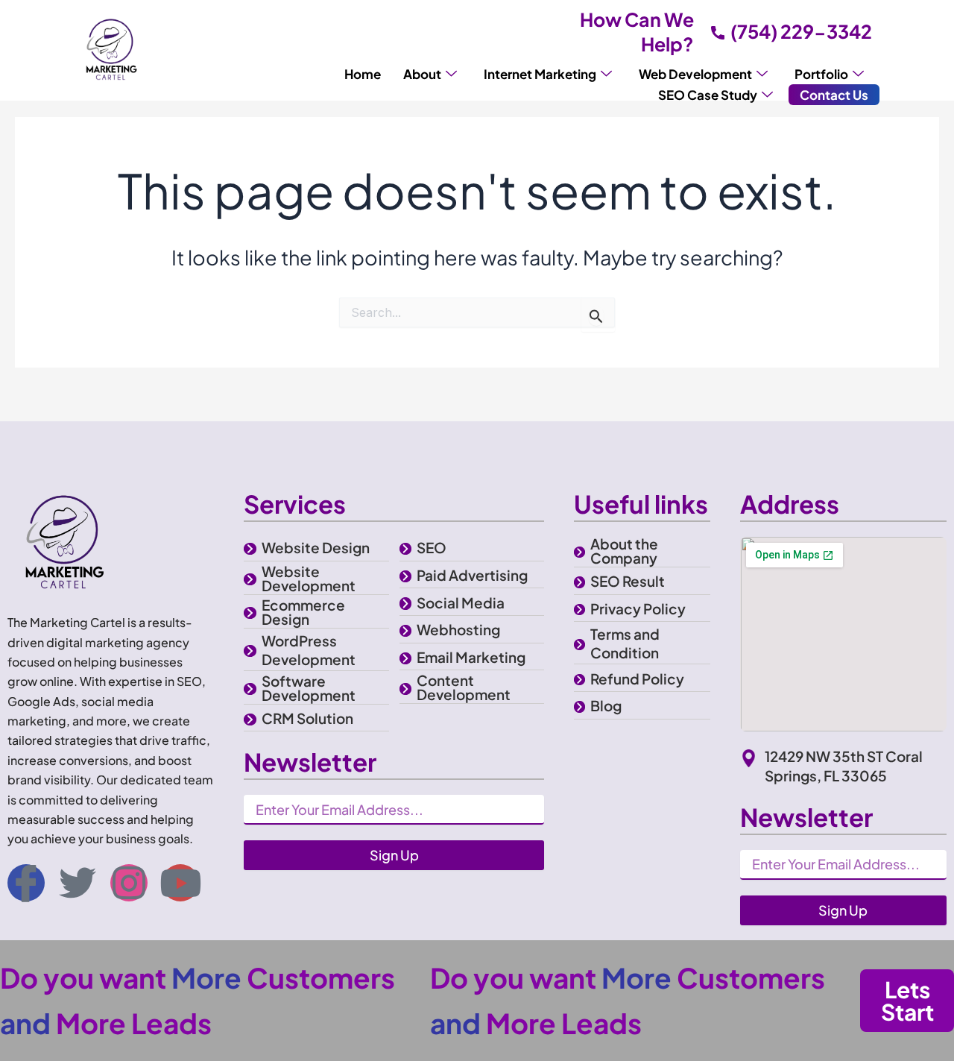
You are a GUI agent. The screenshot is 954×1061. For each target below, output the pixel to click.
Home (362, 74)
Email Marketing (471, 657)
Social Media (461, 602)
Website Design (316, 547)
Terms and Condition (625, 643)
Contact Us (834, 94)
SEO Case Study (707, 94)
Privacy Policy (638, 608)
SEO (431, 547)
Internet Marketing (540, 74)
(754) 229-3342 (801, 31)
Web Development (695, 74)
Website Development (309, 578)
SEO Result (627, 581)
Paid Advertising (472, 575)
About (422, 74)
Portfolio (821, 74)
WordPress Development (309, 650)
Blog (606, 705)
